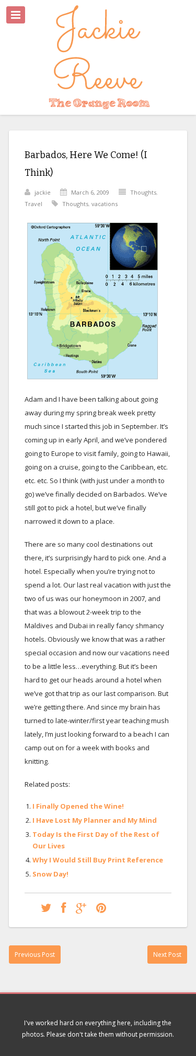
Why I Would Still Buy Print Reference (97, 860)
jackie (42, 192)
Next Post (167, 954)
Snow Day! (50, 874)
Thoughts (143, 192)
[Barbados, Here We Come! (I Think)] (46, 907)
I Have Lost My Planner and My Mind (94, 820)
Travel (33, 204)
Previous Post (35, 954)
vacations (104, 204)
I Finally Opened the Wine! (78, 806)
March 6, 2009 (90, 192)
